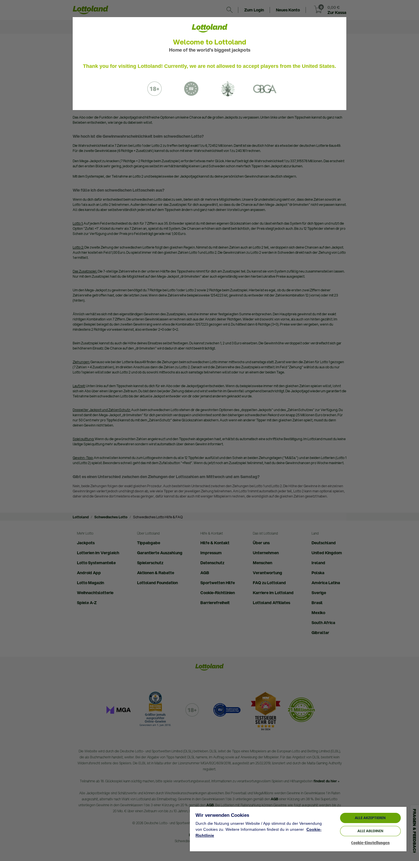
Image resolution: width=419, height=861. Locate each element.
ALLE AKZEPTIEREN (370, 817)
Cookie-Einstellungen (370, 842)
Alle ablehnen (370, 830)
